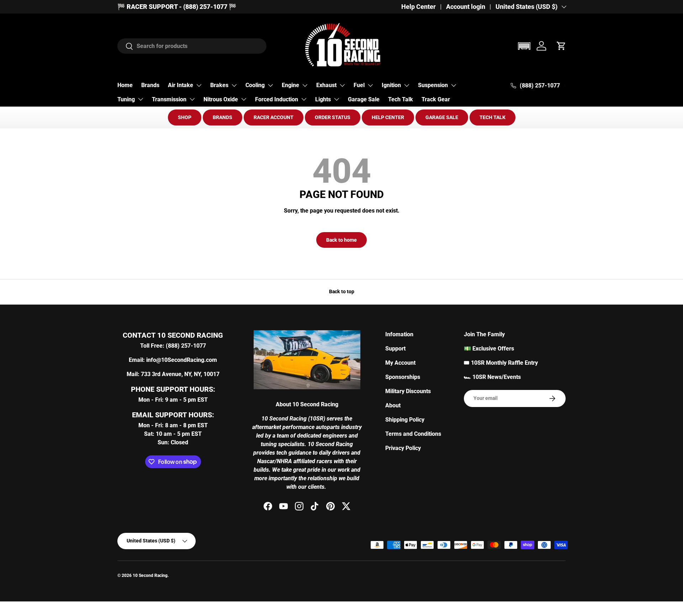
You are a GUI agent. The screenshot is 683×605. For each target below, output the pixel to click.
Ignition (391, 85)
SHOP (184, 117)
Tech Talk (400, 99)
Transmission (169, 99)
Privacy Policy (403, 448)
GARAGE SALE (441, 117)
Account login (465, 6)
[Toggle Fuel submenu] (370, 85)
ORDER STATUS (332, 117)
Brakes (219, 85)
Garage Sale (364, 99)
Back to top (341, 291)
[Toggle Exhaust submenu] (342, 85)
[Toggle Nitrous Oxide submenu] (243, 99)
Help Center (418, 6)
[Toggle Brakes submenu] (234, 85)
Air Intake (180, 85)
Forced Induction (276, 99)
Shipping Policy (404, 419)
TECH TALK (492, 117)
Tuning (126, 99)
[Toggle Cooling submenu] (270, 85)
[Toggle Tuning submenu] (140, 99)
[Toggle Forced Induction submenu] (304, 99)
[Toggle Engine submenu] (305, 85)
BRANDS (222, 117)
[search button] (125, 46)
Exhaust (326, 85)
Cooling (255, 85)
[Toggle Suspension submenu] (453, 85)
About (393, 405)
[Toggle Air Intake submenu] (199, 85)
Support (395, 348)
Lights (323, 99)
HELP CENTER (388, 117)
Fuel (359, 85)
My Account (400, 362)
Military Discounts (408, 391)
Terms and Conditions (413, 433)
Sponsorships (402, 377)
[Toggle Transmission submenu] (192, 99)
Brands (150, 85)
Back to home (341, 240)
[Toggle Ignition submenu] (406, 85)
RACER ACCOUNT (273, 117)
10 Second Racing (150, 575)
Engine (290, 85)
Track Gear (436, 99)
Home (125, 85)
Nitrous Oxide (220, 99)
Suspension (433, 85)
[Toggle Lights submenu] (336, 99)
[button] (524, 46)
